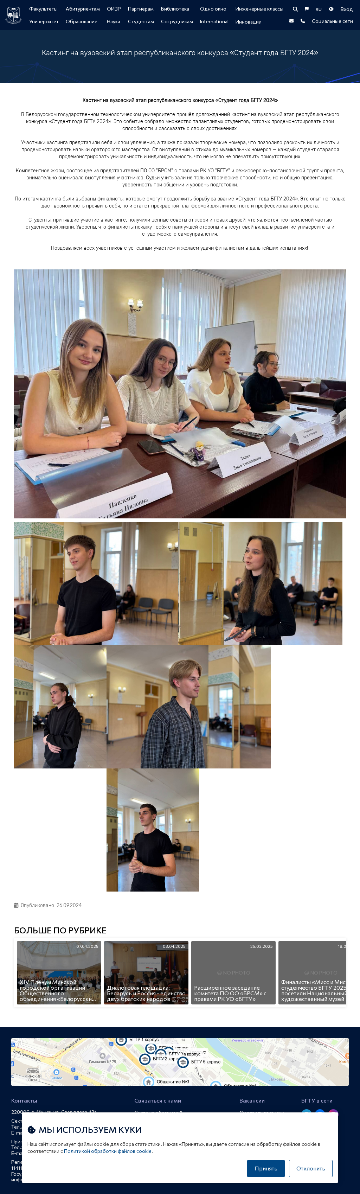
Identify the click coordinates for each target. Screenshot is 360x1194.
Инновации (249, 22)
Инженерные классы (259, 9)
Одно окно (213, 9)
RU (319, 9)
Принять (266, 1168)
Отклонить (310, 1168)
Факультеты (43, 9)
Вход (347, 9)
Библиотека (175, 9)
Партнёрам (141, 9)
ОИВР (114, 9)
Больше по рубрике (60, 930)
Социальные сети (332, 21)
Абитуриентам (83, 9)
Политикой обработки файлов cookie (108, 1151)
